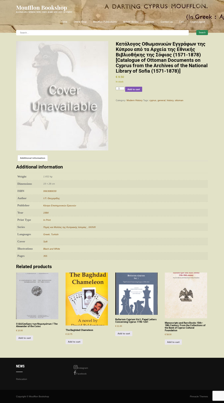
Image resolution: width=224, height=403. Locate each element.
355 (45, 256)
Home (64, 21)
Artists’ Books (130, 21)
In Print (47, 220)
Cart (181, 21)
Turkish (55, 234)
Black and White (51, 248)
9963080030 (49, 191)
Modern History (135, 100)
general (161, 100)
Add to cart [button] (24, 338)
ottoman (179, 100)
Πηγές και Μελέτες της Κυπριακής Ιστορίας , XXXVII (69, 227)
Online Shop (80, 21)
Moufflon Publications (105, 21)
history (170, 100)
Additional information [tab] (32, 158)
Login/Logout (197, 21)
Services (149, 21)
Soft (45, 241)
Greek (46, 234)
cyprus (152, 100)
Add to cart (133, 89)
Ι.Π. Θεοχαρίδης (51, 198)
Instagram (83, 368)
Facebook (81, 373)
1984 (46, 212)
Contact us (167, 21)
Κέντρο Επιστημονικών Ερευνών (59, 205)
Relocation (21, 379)
